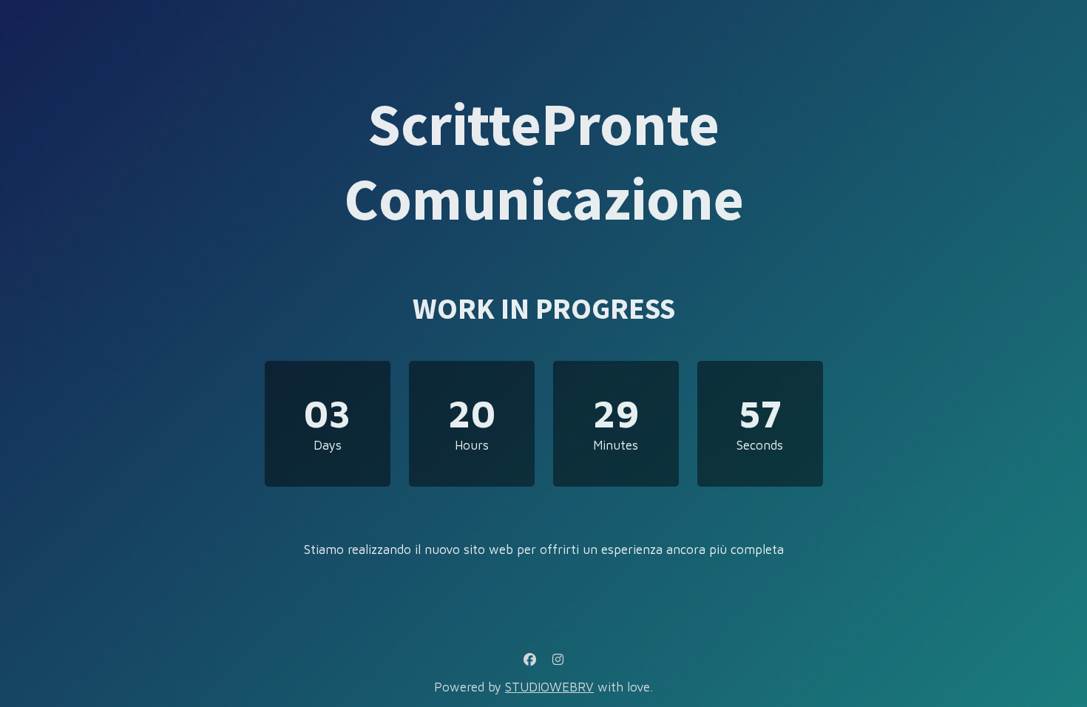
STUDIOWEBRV (549, 687)
